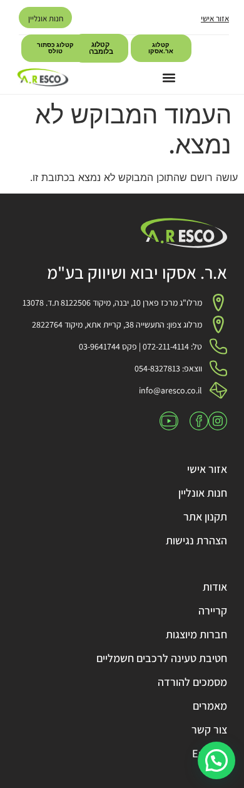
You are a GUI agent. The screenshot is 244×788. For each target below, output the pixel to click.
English (209, 753)
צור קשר (209, 729)
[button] (168, 77)
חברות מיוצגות (196, 634)
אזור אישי (215, 18)
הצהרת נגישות (196, 540)
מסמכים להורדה (192, 682)
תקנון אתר (205, 516)
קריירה (212, 610)
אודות (215, 586)
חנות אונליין (45, 18)
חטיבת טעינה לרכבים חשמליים (161, 658)
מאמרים (210, 705)
